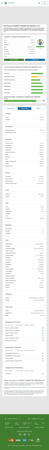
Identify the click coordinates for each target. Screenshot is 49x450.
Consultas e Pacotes (7, 423)
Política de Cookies (9, 427)
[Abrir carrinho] (2, 3)
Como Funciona (17, 423)
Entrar (44, 3)
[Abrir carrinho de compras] (39, 3)
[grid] (24, 244)
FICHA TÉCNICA (24, 108)
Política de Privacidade (24, 427)
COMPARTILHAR (35, 59)
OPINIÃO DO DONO (11, 108)
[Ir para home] (9, 3)
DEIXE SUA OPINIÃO (14, 59)
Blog (43, 423)
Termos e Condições (39, 427)
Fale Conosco (37, 423)
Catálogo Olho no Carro (27, 423)
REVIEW (38, 108)
